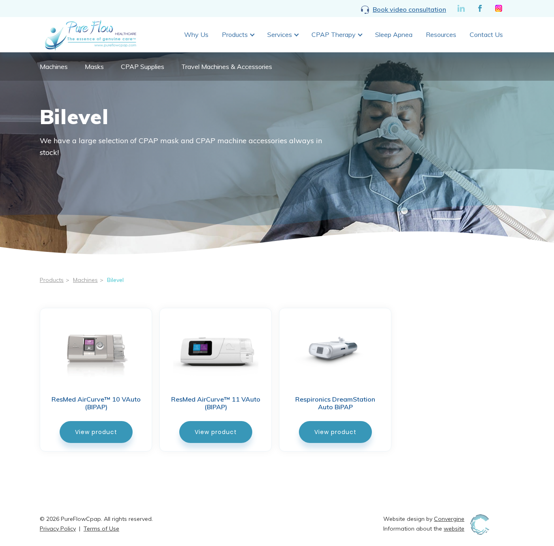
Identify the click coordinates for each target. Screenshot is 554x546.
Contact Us (486, 34)
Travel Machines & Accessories (226, 66)
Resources (441, 34)
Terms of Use (101, 528)
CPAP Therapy (333, 34)
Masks (94, 66)
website (454, 528)
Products (235, 34)
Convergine (449, 518)
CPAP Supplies (142, 66)
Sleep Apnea (393, 34)
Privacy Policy (58, 528)
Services (279, 34)
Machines (54, 66)
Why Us (196, 34)
